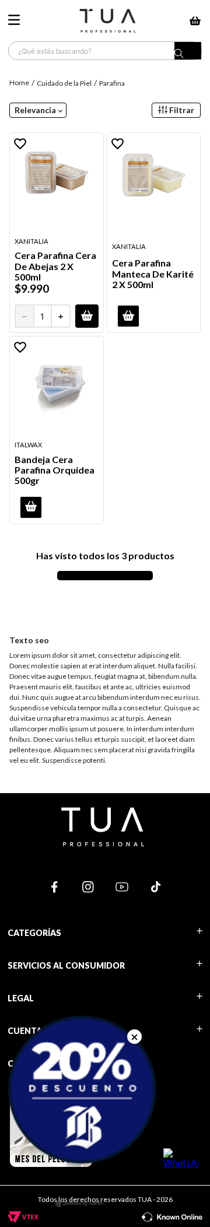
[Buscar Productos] (187, 53)
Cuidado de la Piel (64, 83)
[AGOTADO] (128, 316)
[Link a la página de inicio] (20, 82)
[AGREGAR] (87, 316)
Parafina (112, 83)
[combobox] (105, 50)
